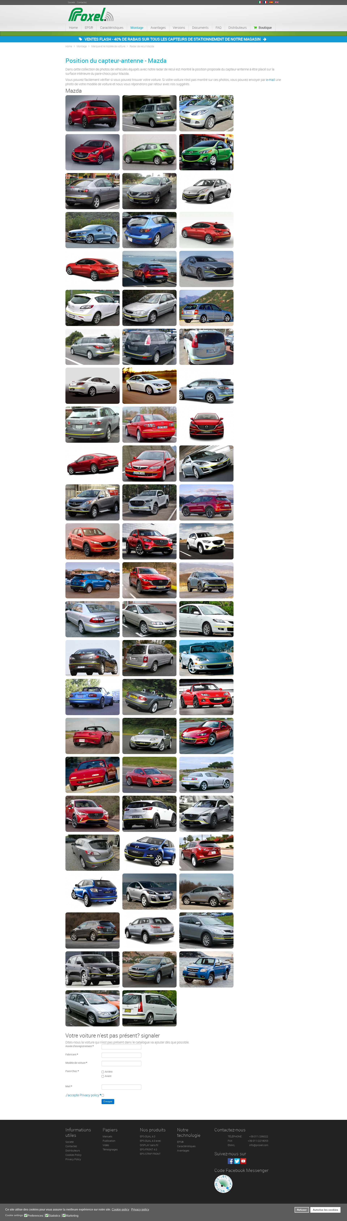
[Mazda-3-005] (149, 230)
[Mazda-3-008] (149, 269)
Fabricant (71, 1054)
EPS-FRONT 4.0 (148, 1149)
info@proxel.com (258, 1145)
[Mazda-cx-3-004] (92, 853)
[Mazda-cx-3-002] (149, 814)
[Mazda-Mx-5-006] (149, 736)
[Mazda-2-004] (92, 152)
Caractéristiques (111, 27)
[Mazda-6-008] (92, 463)
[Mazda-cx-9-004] (92, 969)
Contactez (71, 1146)
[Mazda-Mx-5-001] (206, 658)
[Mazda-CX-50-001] (206, 580)
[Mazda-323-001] (149, 308)
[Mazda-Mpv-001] (149, 658)
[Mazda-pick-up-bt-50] (206, 969)
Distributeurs (237, 27)
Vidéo (106, 1145)
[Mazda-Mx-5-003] (149, 697)
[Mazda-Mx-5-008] (92, 775)
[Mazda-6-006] (149, 425)
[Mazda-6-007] (206, 425)
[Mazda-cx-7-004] (149, 891)
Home (73, 27)
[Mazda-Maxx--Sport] (206, 619)
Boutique (265, 27)
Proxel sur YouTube (243, 1161)
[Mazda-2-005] (149, 152)
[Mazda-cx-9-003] (206, 930)
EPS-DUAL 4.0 (147, 1136)
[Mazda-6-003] (149, 386)
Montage (136, 27)
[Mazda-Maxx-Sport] (92, 658)
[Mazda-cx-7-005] (206, 891)
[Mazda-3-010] (92, 308)
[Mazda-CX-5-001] (206, 502)
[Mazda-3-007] (92, 269)
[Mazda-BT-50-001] (92, 502)
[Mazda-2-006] (206, 152)
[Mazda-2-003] (206, 113)
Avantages (158, 27)
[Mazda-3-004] (92, 230)
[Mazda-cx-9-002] (149, 930)
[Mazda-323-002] (206, 308)
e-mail (270, 79)
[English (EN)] (276, 2)
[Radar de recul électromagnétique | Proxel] (90, 14)
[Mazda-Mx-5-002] (92, 697)
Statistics (54, 1215)
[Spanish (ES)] (271, 2)
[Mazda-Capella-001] (92, 619)
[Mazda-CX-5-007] (149, 580)
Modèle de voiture (76, 1062)
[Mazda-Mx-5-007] (206, 736)
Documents (200, 27)
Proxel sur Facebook (231, 1161)
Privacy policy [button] (140, 1209)
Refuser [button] (302, 1209)
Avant (108, 1076)
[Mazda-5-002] (149, 347)
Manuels (107, 1136)
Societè (69, 1142)
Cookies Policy (73, 1155)
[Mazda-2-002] (149, 113)
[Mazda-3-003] (206, 191)
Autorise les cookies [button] (325, 1209)
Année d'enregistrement (79, 1046)
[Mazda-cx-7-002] (206, 853)
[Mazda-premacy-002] (149, 1008)
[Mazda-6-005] (92, 425)
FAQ (218, 27)
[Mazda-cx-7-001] (149, 853)
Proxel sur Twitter (237, 1161)
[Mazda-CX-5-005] (206, 541)
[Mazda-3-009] (206, 269)
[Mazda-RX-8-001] (149, 775)
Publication (109, 1140)
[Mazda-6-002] (92, 386)
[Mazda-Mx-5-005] (92, 736)
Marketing (72, 1215)
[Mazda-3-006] (206, 230)
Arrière (108, 1071)
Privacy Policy (73, 1159)
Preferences (35, 1215)
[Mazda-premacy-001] (92, 1008)
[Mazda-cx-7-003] (92, 891)
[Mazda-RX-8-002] (206, 775)
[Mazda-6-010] (206, 463)
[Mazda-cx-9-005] (149, 969)
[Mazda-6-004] (206, 386)
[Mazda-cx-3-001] (92, 814)
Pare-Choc (72, 1071)
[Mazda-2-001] (92, 113)
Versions (179, 27)
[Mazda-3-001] (92, 191)
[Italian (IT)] (260, 2)
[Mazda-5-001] (92, 347)
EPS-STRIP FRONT (150, 1153)
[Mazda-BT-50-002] (149, 502)
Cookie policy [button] (120, 1209)
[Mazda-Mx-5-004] (206, 697)
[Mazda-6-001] (206, 347)
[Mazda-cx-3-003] (206, 814)
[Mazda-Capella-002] (149, 619)
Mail (68, 1086)
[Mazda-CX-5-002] (92, 541)
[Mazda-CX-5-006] (92, 580)
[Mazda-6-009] (149, 463)
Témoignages (110, 1149)
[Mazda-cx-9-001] (92, 930)
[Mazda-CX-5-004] (149, 541)
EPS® (89, 27)
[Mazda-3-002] (149, 191)
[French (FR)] (265, 2)
